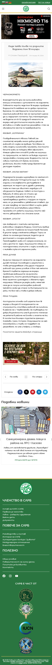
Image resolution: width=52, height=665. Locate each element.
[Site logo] (26, 9)
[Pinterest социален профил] (32, 392)
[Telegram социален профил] (45, 392)
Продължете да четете (26, 460)
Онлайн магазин (29, 2)
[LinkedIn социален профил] (39, 392)
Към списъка (26, 376)
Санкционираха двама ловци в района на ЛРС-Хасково (26, 441)
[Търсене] (48, 8)
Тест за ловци (44, 2)
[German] (10, 2)
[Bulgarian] (3, 2)
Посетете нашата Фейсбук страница (22, 332)
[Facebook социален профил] (20, 392)
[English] (6, 2)
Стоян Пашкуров (18, 55)
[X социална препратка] (26, 392)
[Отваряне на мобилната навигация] (3, 8)
